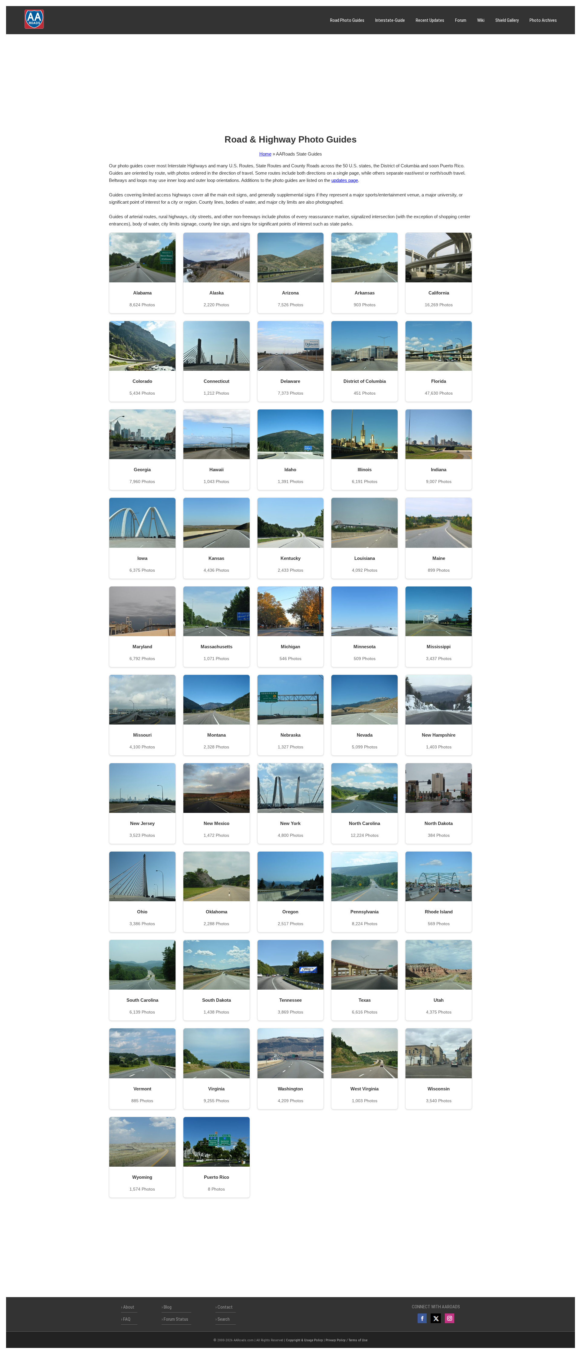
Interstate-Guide (390, 20)
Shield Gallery (507, 20)
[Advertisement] (290, 86)
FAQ (126, 1319)
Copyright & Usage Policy (304, 1340)
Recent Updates (430, 20)
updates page (344, 180)
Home (265, 153)
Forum (460, 20)
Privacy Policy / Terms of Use (346, 1340)
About (128, 1307)
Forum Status (176, 1319)
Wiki (480, 20)
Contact (225, 1307)
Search (224, 1319)
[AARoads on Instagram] (449, 1318)
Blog (168, 1307)
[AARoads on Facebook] (422, 1318)
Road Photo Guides (347, 20)
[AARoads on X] (436, 1318)
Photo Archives (543, 20)
